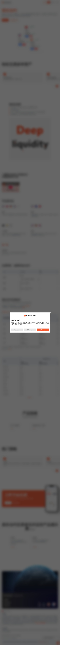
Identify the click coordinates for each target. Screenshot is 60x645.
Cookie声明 (20, 324)
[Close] (50, 312)
